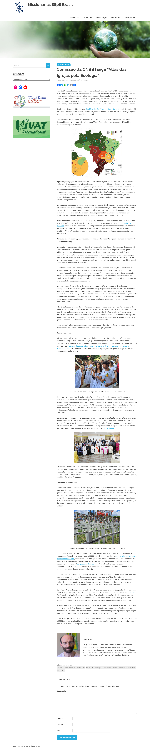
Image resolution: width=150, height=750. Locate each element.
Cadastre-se (130, 18)
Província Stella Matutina (127, 668)
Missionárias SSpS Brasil (50, 4)
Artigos (69, 80)
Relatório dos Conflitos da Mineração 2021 (103, 109)
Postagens (74, 18)
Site (58, 731)
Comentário (62, 691)
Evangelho (87, 18)
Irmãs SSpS (89, 668)
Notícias (85, 80)
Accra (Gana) (108, 428)
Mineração (98, 668)
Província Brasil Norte (110, 668)
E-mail (60, 725)
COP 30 (131, 592)
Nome (60, 718)
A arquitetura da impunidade (88, 564)
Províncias (115, 18)
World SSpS (61, 671)
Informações (76, 80)
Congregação (101, 18)
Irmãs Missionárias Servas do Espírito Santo (71, 668)
